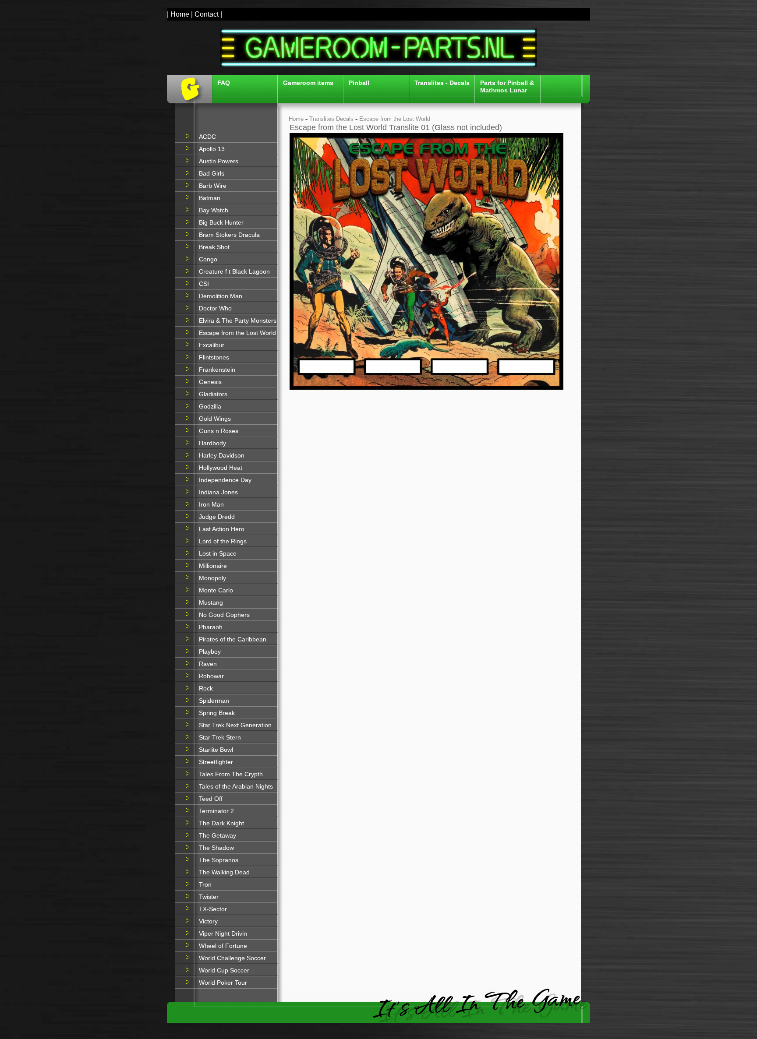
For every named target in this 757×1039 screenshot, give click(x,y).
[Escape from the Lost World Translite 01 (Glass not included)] (426, 387)
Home (296, 119)
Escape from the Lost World (394, 119)
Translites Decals (331, 119)
